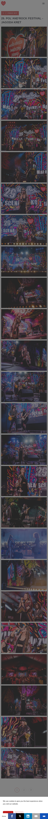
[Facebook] (12, 816)
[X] (20, 816)
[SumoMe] (44, 816)
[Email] (36, 816)
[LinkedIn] (28, 816)
